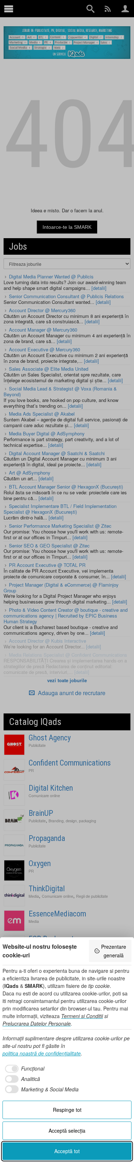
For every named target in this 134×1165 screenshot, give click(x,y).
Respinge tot (67, 1109)
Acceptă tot (67, 1151)
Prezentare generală (113, 951)
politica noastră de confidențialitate (42, 1053)
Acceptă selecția (67, 1130)
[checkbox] (23, 1069)
